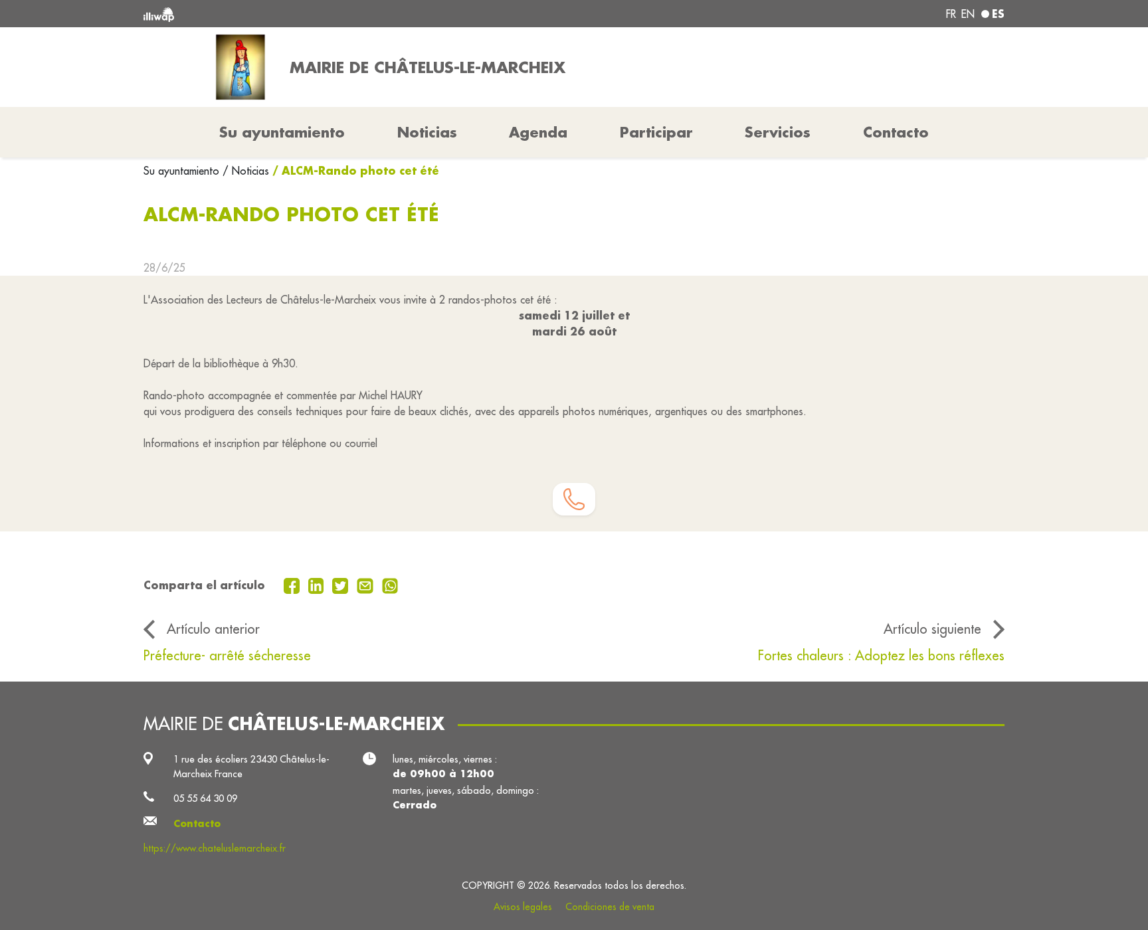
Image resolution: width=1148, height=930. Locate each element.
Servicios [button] (778, 132)
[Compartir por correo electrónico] (366, 584)
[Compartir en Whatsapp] (390, 584)
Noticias (427, 132)
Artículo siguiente (932, 628)
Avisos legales (523, 907)
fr (951, 14)
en (968, 14)
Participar (656, 132)
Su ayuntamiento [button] (282, 132)
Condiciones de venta (609, 907)
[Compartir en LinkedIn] (318, 584)
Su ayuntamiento (183, 170)
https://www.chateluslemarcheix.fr (215, 848)
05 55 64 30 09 (205, 798)
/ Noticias (246, 170)
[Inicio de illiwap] (318, 13)
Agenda (538, 132)
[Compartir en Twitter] (342, 584)
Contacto (896, 132)
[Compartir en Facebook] (293, 584)
